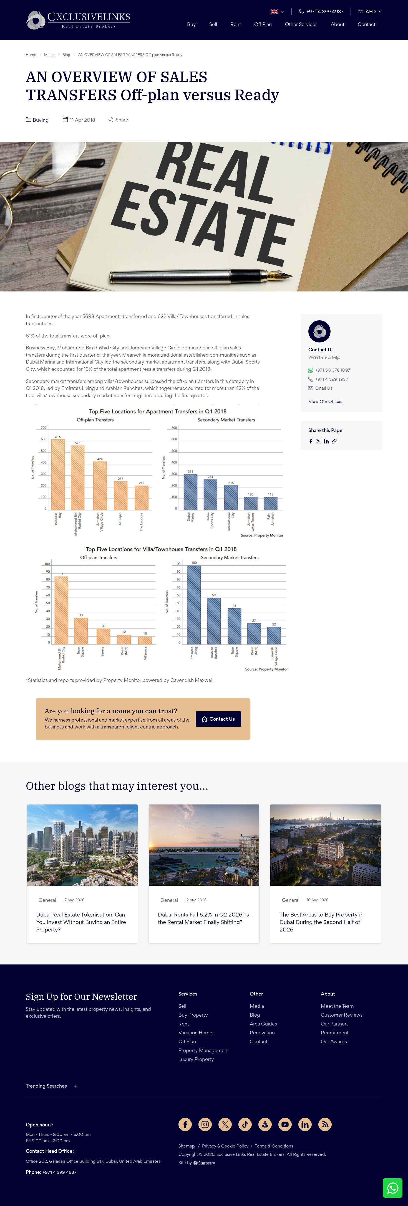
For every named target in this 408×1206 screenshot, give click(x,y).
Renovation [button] (262, 1033)
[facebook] (312, 441)
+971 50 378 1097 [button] (332, 370)
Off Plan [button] (263, 25)
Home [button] (31, 55)
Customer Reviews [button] (341, 1015)
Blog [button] (66, 55)
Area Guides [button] (263, 1024)
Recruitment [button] (335, 1033)
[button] (78, 20)
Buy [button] (191, 25)
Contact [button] (367, 25)
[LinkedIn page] (305, 1124)
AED (371, 12)
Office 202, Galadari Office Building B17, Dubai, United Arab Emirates (93, 1162)
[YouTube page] (285, 1124)
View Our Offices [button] (325, 402)
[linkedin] (328, 441)
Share (122, 120)
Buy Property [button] (193, 1015)
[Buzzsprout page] (265, 1124)
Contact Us (222, 719)
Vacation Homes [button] (196, 1033)
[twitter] (320, 441)
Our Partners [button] (335, 1024)
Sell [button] (213, 25)
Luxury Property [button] (196, 1060)
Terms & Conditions (274, 1146)
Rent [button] (235, 25)
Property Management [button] (203, 1051)
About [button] (337, 25)
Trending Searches (46, 1086)
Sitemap (186, 1146)
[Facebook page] (185, 1124)
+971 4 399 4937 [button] (325, 12)
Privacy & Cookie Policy (225, 1146)
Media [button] (49, 55)
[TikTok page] (245, 1124)
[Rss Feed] (325, 1124)
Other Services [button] (301, 25)
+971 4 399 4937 (59, 1173)
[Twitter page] (225, 1124)
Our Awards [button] (334, 1042)
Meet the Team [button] (337, 1006)
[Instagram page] (205, 1124)
